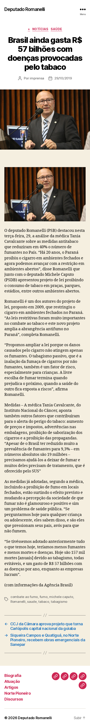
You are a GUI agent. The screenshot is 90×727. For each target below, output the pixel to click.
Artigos (11, 687)
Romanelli (18, 601)
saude (32, 601)
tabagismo (59, 601)
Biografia (12, 675)
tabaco (43, 601)
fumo (44, 597)
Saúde (56, 29)
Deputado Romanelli (24, 9)
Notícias (40, 29)
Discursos (13, 699)
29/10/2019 (63, 78)
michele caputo (61, 597)
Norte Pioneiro (17, 693)
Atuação (12, 681)
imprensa (37, 78)
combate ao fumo (24, 597)
